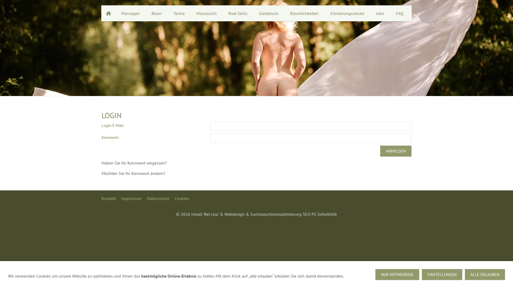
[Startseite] (108, 13)
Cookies (182, 198)
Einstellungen (442, 274)
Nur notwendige (397, 274)
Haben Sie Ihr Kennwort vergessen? (134, 163)
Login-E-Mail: (113, 125)
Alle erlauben (485, 274)
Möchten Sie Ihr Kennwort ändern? (133, 173)
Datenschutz (158, 198)
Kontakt (109, 198)
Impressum (131, 198)
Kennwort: (110, 137)
